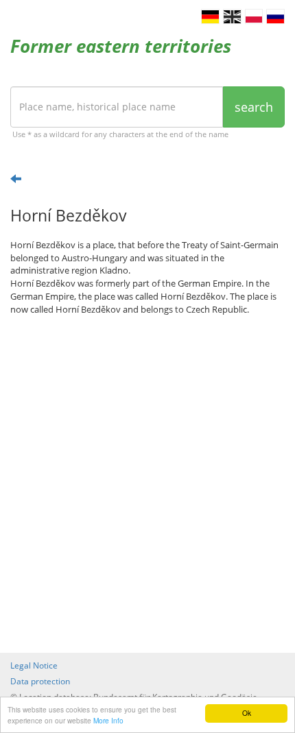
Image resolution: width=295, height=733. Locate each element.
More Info (108, 720)
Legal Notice (34, 665)
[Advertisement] (147, 484)
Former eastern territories (120, 46)
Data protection (40, 681)
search (254, 107)
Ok (246, 713)
